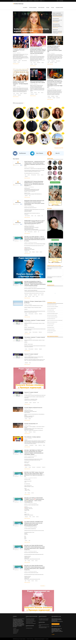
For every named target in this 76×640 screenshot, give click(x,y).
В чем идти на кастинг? (50, 323)
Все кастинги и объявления (30, 618)
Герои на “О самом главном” (31, 354)
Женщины (38, 62)
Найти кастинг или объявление (31, 623)
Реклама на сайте (15, 630)
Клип (31, 62)
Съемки (19, 60)
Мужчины (26, 294)
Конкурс (17, 93)
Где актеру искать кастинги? (51, 330)
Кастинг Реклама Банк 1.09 (31, 423)
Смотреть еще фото (55, 239)
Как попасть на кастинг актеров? (52, 315)
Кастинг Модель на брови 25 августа (33, 407)
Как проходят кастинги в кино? (52, 304)
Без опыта (51, 62)
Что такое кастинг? (50, 332)
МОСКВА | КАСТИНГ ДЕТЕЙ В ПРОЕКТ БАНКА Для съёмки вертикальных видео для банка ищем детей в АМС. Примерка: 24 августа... (34, 547)
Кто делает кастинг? (50, 325)
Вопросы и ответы (16, 629)
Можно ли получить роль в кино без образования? (54, 320)
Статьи (52, 7)
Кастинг (35, 92)
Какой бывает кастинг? (50, 327)
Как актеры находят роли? (51, 318)
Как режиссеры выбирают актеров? (52, 313)
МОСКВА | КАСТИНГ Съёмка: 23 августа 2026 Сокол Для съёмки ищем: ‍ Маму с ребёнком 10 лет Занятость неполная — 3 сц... (34, 474)
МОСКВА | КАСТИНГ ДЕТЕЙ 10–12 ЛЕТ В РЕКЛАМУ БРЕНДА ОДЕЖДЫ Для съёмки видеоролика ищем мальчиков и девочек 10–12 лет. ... (34, 238)
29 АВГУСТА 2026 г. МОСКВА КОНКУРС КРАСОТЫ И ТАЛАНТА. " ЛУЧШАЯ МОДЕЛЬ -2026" (20, 83)
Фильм (26, 296)
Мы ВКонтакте (22, 153)
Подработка (15, 60)
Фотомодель (49, 97)
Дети (14, 93)
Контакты (46, 638)
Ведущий (26, 176)
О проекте (14, 628)
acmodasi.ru (26, 445)
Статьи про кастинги (29, 628)
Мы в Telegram (39, 153)
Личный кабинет (59, 7)
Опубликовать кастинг (29, 622)
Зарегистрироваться (55, 182)
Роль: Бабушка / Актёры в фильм (32, 437)
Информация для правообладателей (39, 638)
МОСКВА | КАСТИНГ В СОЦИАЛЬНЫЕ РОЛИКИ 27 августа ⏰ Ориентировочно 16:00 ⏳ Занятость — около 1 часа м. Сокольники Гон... (34, 500)
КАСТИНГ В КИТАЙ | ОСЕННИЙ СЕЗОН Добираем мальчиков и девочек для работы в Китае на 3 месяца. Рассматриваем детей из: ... (33, 523)
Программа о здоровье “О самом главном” (34, 320)
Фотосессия (58, 97)
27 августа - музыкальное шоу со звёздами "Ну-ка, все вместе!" (20, 50)
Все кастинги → (43, 585)
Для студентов (39, 467)
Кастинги (25, 7)
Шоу (48, 62)
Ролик (30, 516)
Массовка (29, 296)
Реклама (54, 97)
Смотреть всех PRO (58, 147)
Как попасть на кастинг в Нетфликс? (52, 306)
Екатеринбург (31, 445)
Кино (39, 92)
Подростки (35, 294)
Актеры (36, 445)
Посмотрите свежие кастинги (57, 16)
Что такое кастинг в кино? (51, 311)
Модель (35, 62)
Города (47, 7)
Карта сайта (15, 633)
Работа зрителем (24, 60)
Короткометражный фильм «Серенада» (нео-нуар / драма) (37, 81)
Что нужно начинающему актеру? (52, 316)
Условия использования (30, 638)
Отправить (49, 281)
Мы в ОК (58, 153)
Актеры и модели (32, 7)
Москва (56, 62)
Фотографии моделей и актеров (43, 618)
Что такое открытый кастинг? (51, 308)
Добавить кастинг (55, 27)
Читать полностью (16, 63)
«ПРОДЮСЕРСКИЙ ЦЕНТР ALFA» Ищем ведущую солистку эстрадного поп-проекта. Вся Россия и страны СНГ (54, 49)
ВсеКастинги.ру (18, 3)
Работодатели (41, 7)
